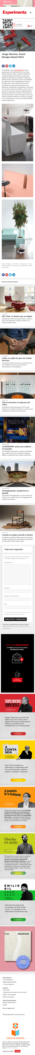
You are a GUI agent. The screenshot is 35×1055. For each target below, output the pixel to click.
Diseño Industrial (6, 265)
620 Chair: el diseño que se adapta (17, 316)
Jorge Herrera (19, 70)
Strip (7, 267)
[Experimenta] (14, 12)
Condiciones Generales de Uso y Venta (15, 992)
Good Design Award (15, 265)
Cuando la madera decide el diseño (17, 535)
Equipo (5, 1005)
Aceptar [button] (17, 1051)
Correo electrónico (12, 596)
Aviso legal (6, 990)
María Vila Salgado (6, 264)
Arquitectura (5, 444)
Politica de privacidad (9, 994)
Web (5, 604)
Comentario (8, 562)
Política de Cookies (12, 1048)
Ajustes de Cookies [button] (8, 1051)
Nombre (7, 588)
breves (30, 264)
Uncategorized (23, 264)
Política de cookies (8, 997)
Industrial (5, 314)
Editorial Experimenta (9, 1002)
